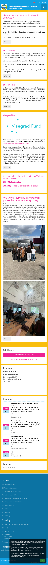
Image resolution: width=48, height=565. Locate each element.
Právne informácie (10, 495)
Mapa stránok (9, 505)
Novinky (7, 516)
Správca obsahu (9, 484)
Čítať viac (7, 42)
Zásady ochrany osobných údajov (15, 498)
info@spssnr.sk (9, 528)
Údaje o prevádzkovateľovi (13, 502)
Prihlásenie (42, 2)
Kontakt (7, 512)
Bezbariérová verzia (9, 561)
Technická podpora (10, 488)
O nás (6, 509)
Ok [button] (42, 560)
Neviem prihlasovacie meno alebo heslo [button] (24, 359)
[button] (34, 2)
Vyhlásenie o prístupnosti (12, 491)
